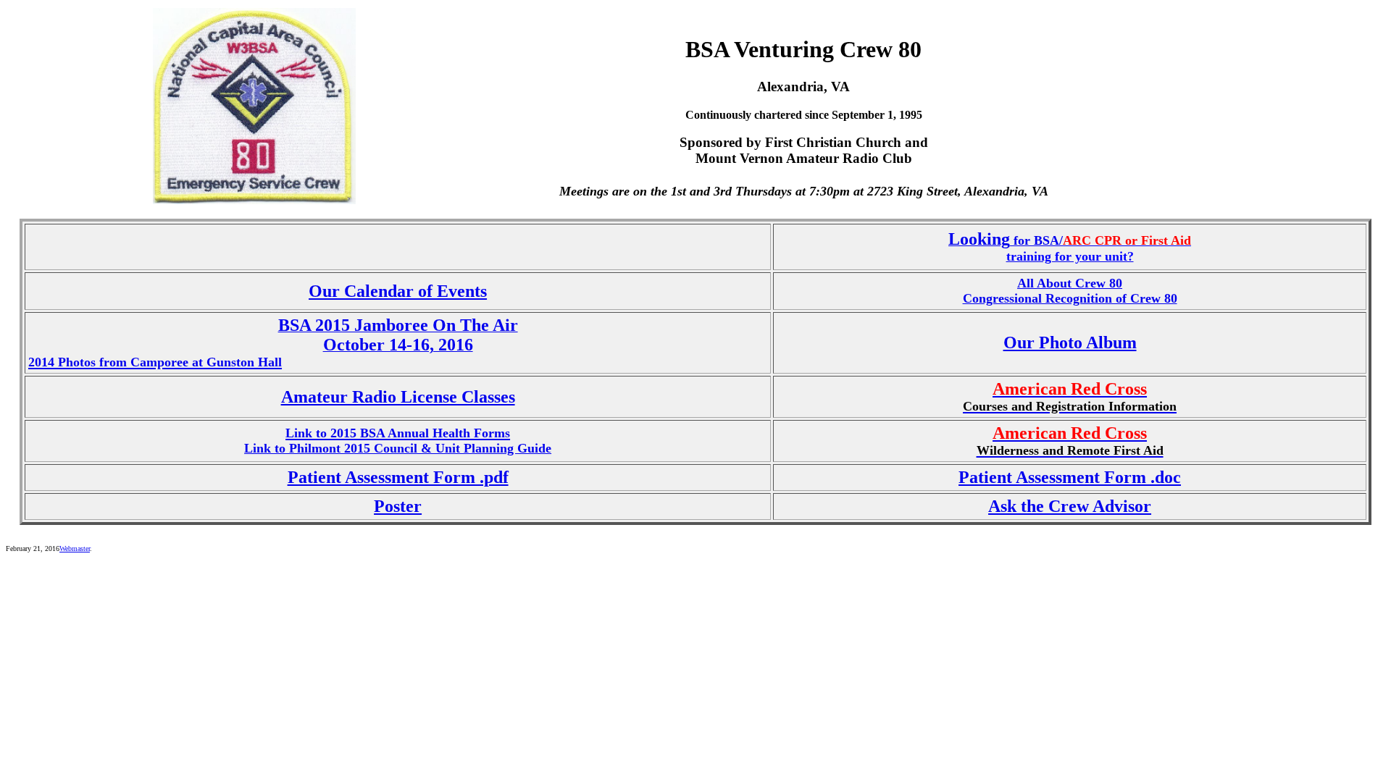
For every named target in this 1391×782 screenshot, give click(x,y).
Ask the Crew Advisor (1069, 506)
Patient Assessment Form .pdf (398, 477)
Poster (398, 506)
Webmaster (74, 548)
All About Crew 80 (1069, 283)
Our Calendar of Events (398, 291)
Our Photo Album (1070, 342)
